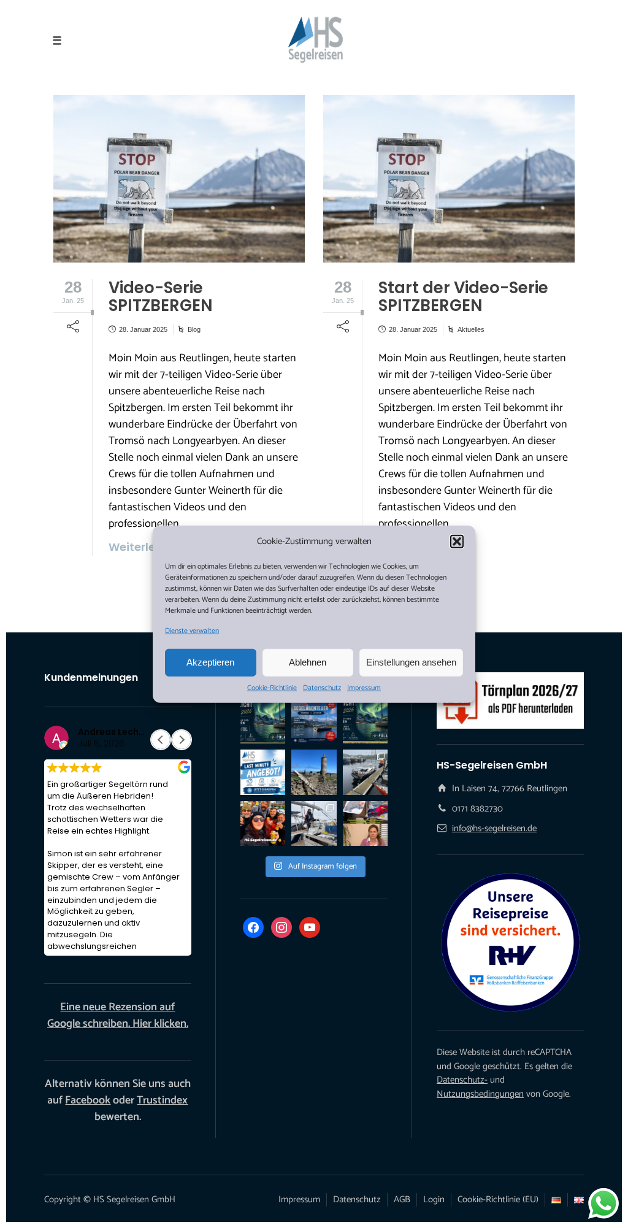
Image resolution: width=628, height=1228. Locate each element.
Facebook (87, 1100)
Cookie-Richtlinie (272, 687)
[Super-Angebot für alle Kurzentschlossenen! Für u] (313, 721)
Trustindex (162, 1100)
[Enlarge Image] (179, 179)
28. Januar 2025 (143, 329)
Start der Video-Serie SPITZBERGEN (463, 297)
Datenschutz (322, 687)
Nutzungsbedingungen (480, 1094)
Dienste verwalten (192, 630)
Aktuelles (471, 329)
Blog (194, 329)
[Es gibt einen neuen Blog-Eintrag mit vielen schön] (313, 772)
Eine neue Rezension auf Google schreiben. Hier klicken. (117, 1015)
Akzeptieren (210, 662)
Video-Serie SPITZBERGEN (161, 297)
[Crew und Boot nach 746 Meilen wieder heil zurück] (262, 823)
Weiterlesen (411, 547)
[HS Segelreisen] (313, 39)
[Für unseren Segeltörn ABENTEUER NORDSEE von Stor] (262, 772)
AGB (402, 1199)
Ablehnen (307, 662)
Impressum (364, 687)
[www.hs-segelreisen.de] (365, 823)
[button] (457, 541)
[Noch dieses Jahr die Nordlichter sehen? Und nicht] (262, 721)
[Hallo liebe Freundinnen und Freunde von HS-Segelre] (365, 721)
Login (434, 1199)
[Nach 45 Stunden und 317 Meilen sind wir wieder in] (313, 823)
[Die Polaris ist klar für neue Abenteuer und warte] (365, 772)
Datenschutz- (462, 1080)
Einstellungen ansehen (411, 662)
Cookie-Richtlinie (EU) (498, 1199)
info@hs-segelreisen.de (494, 828)
